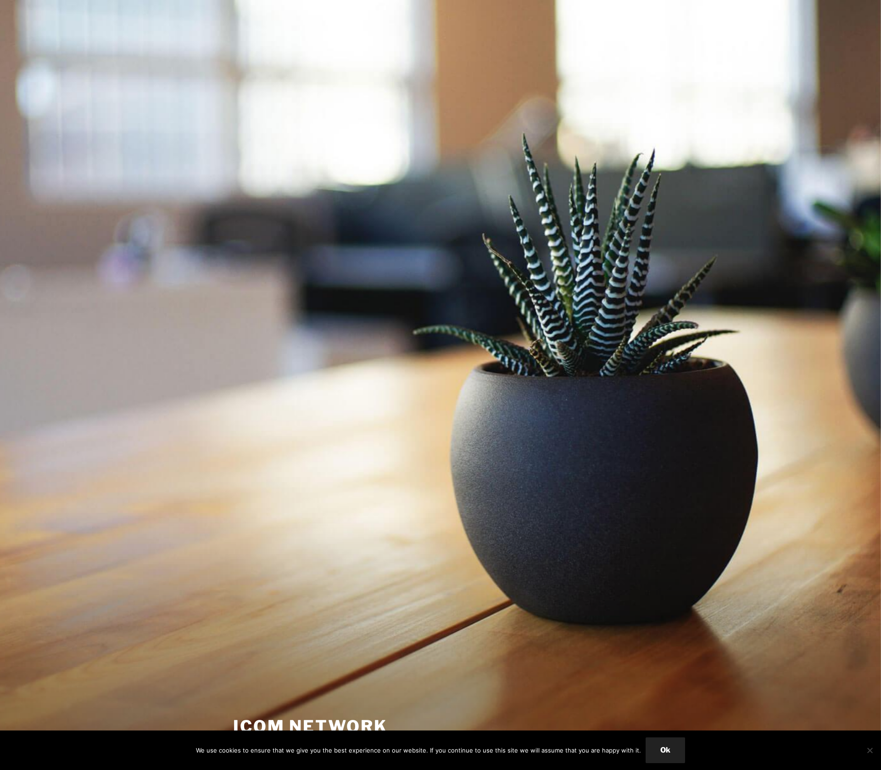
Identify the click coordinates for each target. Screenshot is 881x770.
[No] (869, 750)
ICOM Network (310, 726)
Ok (665, 750)
